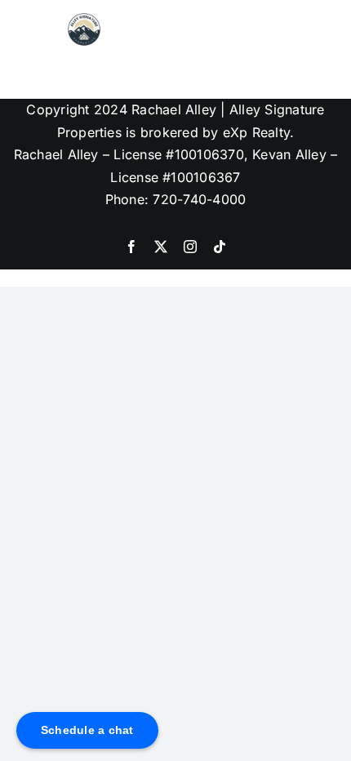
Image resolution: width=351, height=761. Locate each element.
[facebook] (131, 246)
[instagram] (190, 246)
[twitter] (160, 246)
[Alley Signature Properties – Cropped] (84, 19)
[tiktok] (219, 246)
